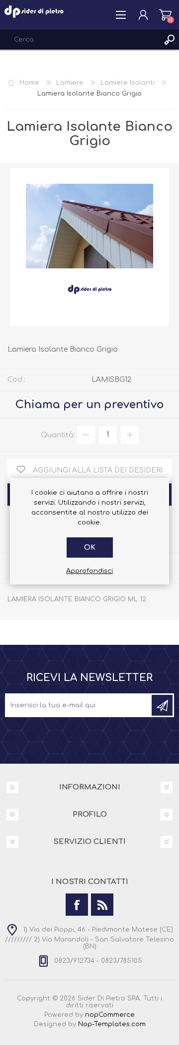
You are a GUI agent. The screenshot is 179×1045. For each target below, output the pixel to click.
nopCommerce (110, 1014)
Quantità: (58, 434)
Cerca (169, 40)
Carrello (165, 15)
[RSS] (102, 904)
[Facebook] (77, 904)
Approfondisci (89, 571)
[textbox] (79, 40)
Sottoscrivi (162, 705)
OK (89, 547)
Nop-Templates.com (112, 1024)
